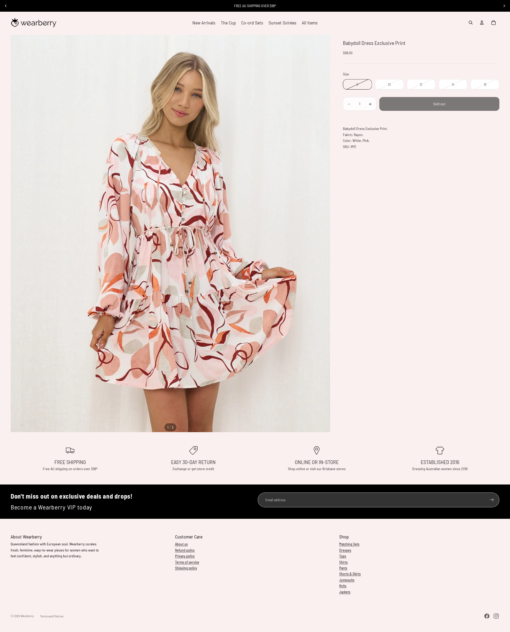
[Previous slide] (6, 6)
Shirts (343, 562)
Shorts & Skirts (350, 573)
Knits (342, 585)
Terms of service (187, 562)
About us (181, 544)
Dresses (345, 550)
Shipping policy (186, 568)
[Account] (482, 22)
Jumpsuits (346, 580)
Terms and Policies (51, 616)
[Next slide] (504, 6)
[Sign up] (492, 500)
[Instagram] (496, 616)
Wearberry (27, 616)
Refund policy (185, 550)
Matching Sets (349, 544)
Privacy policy (185, 556)
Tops (342, 556)
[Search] (471, 22)
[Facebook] (487, 616)
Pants (343, 568)
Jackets (344, 591)
